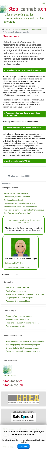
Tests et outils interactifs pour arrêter (19, 203)
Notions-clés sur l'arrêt (13, 200)
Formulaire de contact (22, 316)
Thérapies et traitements (16, 294)
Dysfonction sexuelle (31, 351)
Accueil (9, 288)
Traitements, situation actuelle (17, 196)
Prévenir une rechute (35, 294)
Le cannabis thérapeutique (32, 210)
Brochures (6, 375)
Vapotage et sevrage (12, 210)
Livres (13, 375)
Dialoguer (28, 298)
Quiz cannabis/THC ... (14, 263)
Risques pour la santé (15, 298)
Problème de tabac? (14, 323)
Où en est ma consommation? (17, 267)
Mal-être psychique (14, 344)
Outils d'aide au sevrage (16, 291)
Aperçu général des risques (17, 341)
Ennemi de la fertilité (14, 348)
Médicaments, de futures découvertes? (20, 206)
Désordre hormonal (14, 351)
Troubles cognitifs (36, 341)
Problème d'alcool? (31, 323)
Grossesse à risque (31, 348)
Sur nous (9, 316)
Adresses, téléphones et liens (18, 301)
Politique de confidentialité (17, 319)
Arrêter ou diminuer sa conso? (16, 193)
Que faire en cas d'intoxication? (17, 213)
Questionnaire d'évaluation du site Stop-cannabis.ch (23, 221)
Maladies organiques (31, 344)
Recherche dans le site (15, 326)
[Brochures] (7, 369)
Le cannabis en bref (20, 288)
